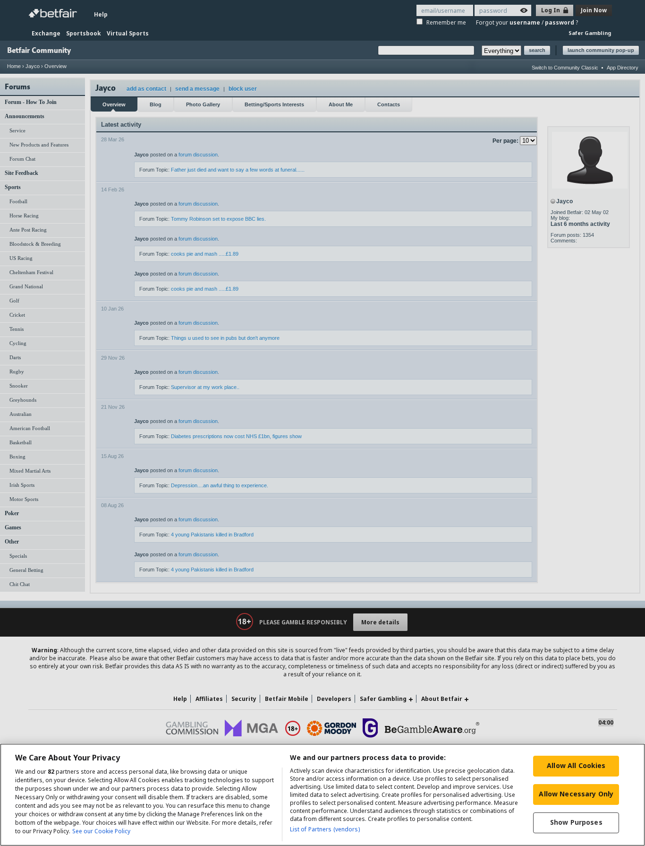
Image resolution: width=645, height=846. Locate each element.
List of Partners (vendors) (325, 829)
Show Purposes (576, 822)
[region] (322, 794)
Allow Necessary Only (576, 793)
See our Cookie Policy (101, 831)
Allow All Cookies (576, 765)
